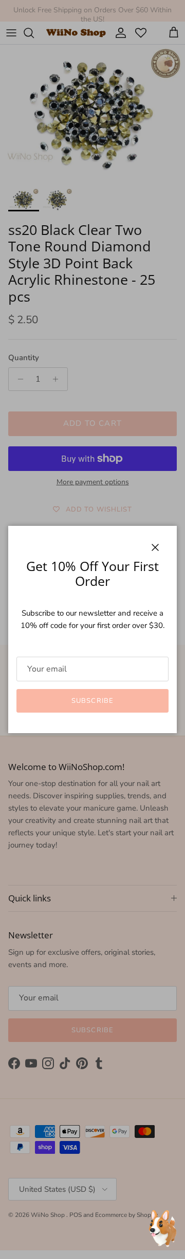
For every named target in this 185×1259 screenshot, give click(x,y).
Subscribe (92, 700)
